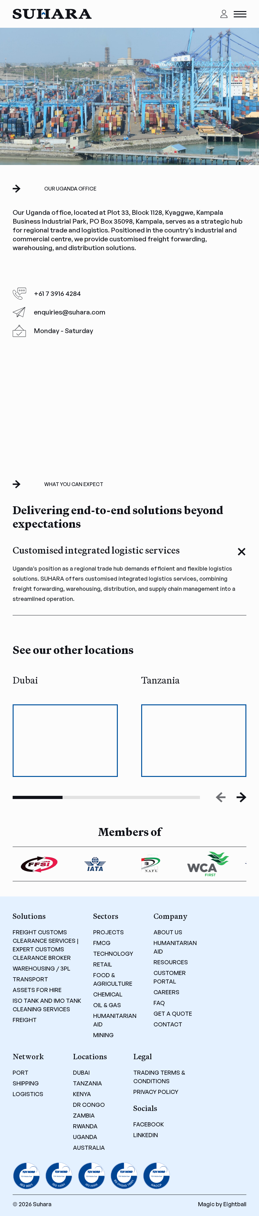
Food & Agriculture (112, 979)
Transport (30, 979)
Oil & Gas (107, 1005)
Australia (89, 1147)
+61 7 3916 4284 (57, 293)
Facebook (148, 1124)
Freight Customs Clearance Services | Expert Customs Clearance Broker (46, 945)
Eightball (234, 1204)
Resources (171, 962)
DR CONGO (89, 1104)
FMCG (102, 942)
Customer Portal (170, 977)
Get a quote (173, 1013)
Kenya (82, 1093)
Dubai (81, 1072)
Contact (168, 1024)
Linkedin (145, 1134)
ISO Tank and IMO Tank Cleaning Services (47, 1005)
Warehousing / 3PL (41, 968)
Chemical (108, 994)
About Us (168, 932)
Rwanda (85, 1126)
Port (20, 1072)
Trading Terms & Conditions (159, 1076)
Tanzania (87, 1083)
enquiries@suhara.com (69, 312)
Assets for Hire (37, 989)
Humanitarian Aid (114, 1020)
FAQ (159, 1002)
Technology (113, 953)
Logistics (28, 1093)
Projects (108, 932)
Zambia (84, 1115)
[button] (241, 797)
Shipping (26, 1083)
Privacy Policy (155, 1091)
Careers (166, 992)
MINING (103, 1034)
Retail (102, 964)
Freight (25, 1019)
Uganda (85, 1136)
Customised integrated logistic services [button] (96, 550)
